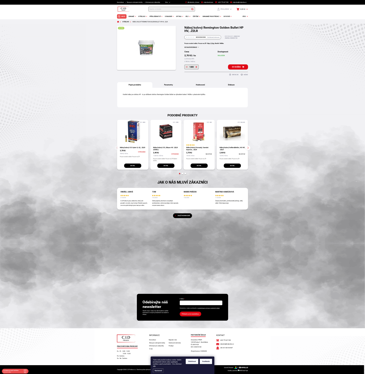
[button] (179, 173)
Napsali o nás (173, 340)
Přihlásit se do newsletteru (190, 314)
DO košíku (236, 67)
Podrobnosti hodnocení (213, 37)
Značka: (231, 38)
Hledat (192, 9)
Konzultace (120, 2)
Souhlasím (206, 361)
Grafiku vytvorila (232, 370)
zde (154, 366)
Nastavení (158, 371)
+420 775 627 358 (225, 340)
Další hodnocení (184, 215)
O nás (151, 349)
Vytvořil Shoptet (228, 367)
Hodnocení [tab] (200, 85)
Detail (132, 165)
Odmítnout (192, 361)
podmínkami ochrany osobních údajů (209, 308)
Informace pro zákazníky (152, 2)
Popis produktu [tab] (135, 85)
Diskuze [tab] (231, 85)
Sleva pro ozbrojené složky (135, 2)
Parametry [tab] (168, 85)
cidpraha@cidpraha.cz (227, 344)
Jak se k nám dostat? (226, 347)
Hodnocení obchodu (175, 343)
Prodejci (171, 346)
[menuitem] (122, 16)
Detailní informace (190, 47)
